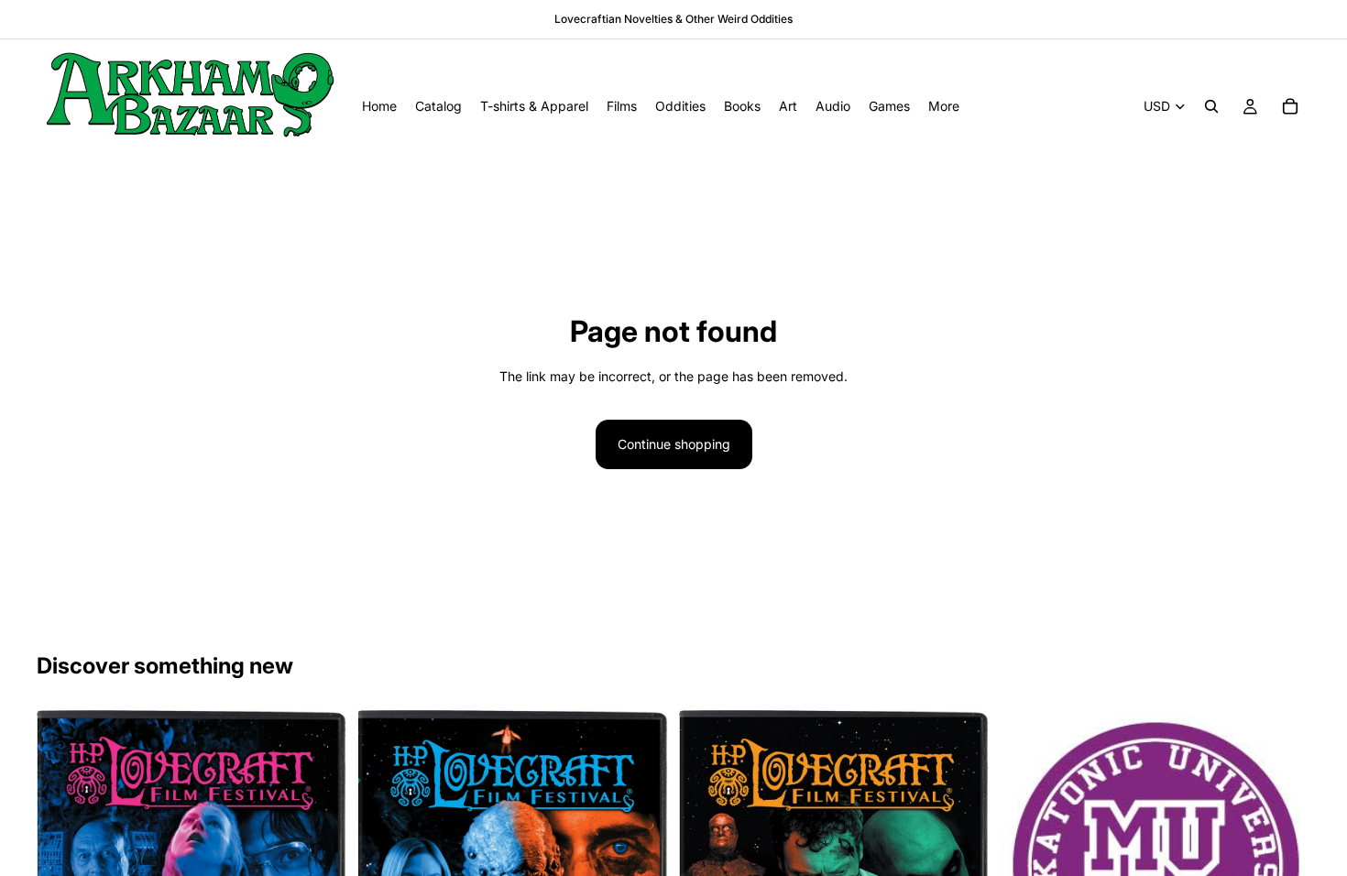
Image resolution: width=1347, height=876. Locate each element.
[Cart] (1290, 106)
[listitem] (944, 106)
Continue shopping (674, 444)
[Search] (1211, 106)
